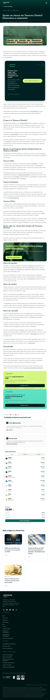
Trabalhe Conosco (7, 628)
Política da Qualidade (7, 657)
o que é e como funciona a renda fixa (33, 368)
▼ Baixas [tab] (25, 454)
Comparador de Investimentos (6, 635)
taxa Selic (35, 163)
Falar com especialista (7, 648)
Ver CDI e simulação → (25, 520)
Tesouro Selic (34, 334)
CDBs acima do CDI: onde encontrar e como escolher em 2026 (12, 549)
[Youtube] (13, 610)
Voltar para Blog (8, 6)
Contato (4, 626)
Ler (5, 555)
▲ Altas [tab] (11, 454)
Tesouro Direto (34, 111)
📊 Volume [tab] (38, 454)
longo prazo (32, 343)
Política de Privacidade (8, 654)
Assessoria (5, 620)
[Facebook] (7, 610)
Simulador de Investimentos (6, 631)
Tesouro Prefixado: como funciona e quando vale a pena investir (12, 580)
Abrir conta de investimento (31, 80)
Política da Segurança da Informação (8, 660)
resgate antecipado (14, 198)
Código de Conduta (7, 664)
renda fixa (5, 317)
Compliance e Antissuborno (9, 662)
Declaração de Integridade (8, 667)
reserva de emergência (24, 175)
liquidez (17, 176)
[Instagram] (4, 610)
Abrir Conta (5, 618)
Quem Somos (6, 622)
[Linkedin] (10, 610)
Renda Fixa (15, 10)
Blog (9, 10)
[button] (46, 3)
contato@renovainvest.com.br (9, 643)
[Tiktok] (16, 610)
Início (4, 10)
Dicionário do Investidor (8, 638)
